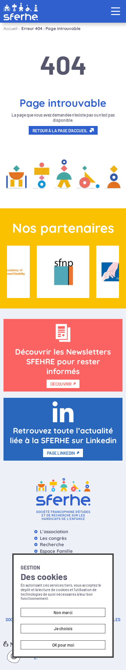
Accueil (11, 28)
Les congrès (53, 538)
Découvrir (60, 383)
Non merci (63, 612)
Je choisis (63, 628)
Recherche (52, 544)
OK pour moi (63, 644)
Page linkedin (61, 453)
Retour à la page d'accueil (60, 130)
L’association (54, 531)
